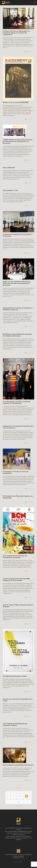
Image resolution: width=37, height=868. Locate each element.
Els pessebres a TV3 (10, 190)
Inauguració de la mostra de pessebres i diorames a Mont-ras (18, 309)
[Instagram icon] (21, 862)
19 (13, 799)
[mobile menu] (34, 2)
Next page (18, 806)
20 (17, 799)
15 (26, 796)
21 (20, 799)
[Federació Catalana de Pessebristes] (5, 2)
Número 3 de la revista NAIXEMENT (16, 102)
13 (20, 796)
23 (26, 799)
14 (23, 796)
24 (29, 799)
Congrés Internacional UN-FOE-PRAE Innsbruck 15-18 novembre (16, 579)
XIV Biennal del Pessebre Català (15, 676)
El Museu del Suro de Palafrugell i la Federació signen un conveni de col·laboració (16, 32)
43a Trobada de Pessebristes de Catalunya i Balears (15, 724)
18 (10, 799)
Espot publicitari (9, 167)
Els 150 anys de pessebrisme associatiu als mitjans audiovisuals (17, 335)
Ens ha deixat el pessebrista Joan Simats (18, 765)
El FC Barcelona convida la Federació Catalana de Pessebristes (16, 402)
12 (16, 796)
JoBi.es (22, 857)
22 (23, 799)
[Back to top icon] (18, 851)
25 (18, 802)
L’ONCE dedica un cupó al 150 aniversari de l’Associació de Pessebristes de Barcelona (17, 141)
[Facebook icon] (15, 862)
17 (7, 799)
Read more (30, 51)
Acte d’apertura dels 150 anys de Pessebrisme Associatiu (15, 556)
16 (29, 796)
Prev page (19, 787)
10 (10, 796)
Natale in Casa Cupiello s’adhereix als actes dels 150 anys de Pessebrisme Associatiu (16, 283)
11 (13, 796)
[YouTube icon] (19, 862)
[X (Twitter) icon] (17, 862)
